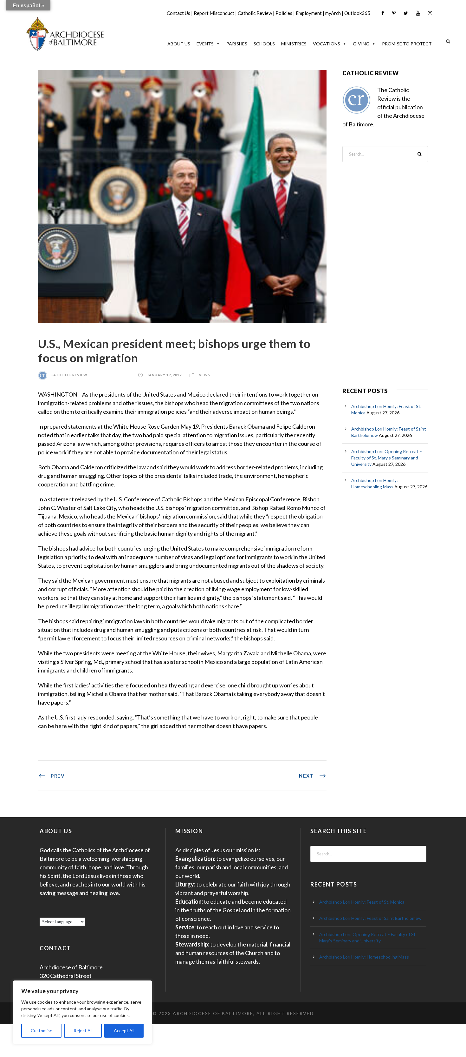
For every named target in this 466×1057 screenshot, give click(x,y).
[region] (82, 1012)
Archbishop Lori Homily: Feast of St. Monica (362, 902)
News (204, 375)
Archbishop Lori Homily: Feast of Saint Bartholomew (370, 918)
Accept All (124, 1030)
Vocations (326, 43)
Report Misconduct (214, 13)
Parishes (236, 43)
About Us (178, 43)
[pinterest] (394, 13)
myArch (333, 13)
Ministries (294, 43)
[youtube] (418, 13)
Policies (283, 13)
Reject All (83, 1030)
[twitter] (406, 13)
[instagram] (430, 13)
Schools (264, 43)
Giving (361, 43)
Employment (309, 13)
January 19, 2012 (164, 375)
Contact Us (178, 13)
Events (205, 43)
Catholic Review (255, 13)
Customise (41, 1030)
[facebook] (382, 13)
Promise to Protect (407, 43)
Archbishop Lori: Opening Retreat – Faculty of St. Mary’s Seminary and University (386, 458)
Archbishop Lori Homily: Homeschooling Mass (364, 957)
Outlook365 (357, 13)
